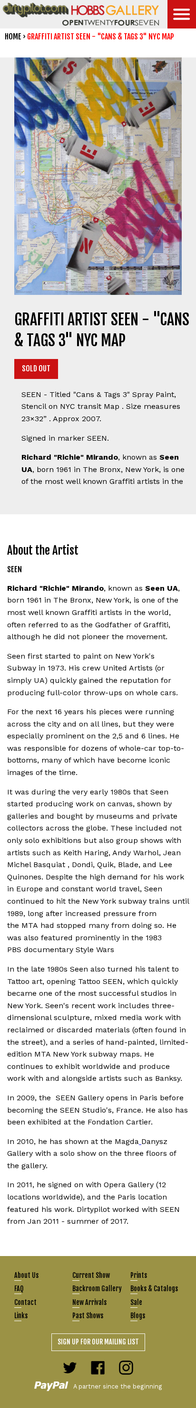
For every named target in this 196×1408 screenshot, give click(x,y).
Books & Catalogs (154, 1289)
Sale (136, 1302)
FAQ (18, 1289)
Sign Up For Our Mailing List (98, 1342)
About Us (26, 1275)
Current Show (91, 1275)
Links (21, 1316)
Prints (138, 1275)
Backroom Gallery (97, 1289)
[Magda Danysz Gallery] (140, 1141)
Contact (25, 1302)
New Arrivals (89, 1302)
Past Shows (87, 1316)
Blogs (137, 1316)
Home (13, 36)
